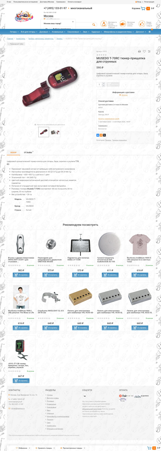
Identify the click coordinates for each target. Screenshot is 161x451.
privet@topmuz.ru (18, 408)
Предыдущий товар (16, 44)
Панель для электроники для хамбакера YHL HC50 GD (80, 312)
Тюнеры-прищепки (119, 140)
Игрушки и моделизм (55, 429)
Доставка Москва (47, 2)
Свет (49, 422)
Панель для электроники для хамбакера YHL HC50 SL (110, 312)
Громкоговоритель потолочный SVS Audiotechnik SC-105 (106, 260)
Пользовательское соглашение (25, 2)
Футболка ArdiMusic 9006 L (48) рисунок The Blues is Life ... (21, 313)
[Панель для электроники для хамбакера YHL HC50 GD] (80, 297)
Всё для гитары (28, 32)
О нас (9, 2)
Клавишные (57, 32)
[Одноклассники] (101, 135)
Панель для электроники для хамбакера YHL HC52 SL (139, 312)
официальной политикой (91, 409)
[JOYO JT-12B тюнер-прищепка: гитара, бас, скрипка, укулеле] (21, 350)
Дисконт (140, 32)
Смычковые (73, 32)
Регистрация (149, 2)
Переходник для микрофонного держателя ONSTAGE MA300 (50, 260)
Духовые (43, 32)
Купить (115, 84)
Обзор (13, 152)
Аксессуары (51, 426)
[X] (104, 135)
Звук (85, 32)
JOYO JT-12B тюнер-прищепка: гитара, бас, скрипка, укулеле (18, 365)
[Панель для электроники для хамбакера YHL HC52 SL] (140, 297)
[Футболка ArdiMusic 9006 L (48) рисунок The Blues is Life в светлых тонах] (21, 297)
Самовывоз (60, 2)
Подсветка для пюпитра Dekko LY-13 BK (78, 259)
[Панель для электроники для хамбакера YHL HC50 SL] (110, 297)
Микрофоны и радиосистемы (118, 32)
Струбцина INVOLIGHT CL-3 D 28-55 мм (51, 312)
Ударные (95, 32)
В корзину (23, 275)
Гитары (13, 32)
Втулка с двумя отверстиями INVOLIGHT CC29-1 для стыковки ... (21, 260)
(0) (19, 265)
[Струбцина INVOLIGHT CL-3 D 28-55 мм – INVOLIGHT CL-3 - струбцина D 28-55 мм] (51, 297)
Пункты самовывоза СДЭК (108, 119)
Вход (139, 2)
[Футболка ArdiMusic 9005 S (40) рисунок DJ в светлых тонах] (140, 244)
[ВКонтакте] (97, 135)
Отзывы (28, 152)
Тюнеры (108, 140)
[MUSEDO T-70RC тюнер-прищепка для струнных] (44, 132)
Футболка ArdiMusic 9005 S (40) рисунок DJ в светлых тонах (139, 260)
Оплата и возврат (75, 2)
